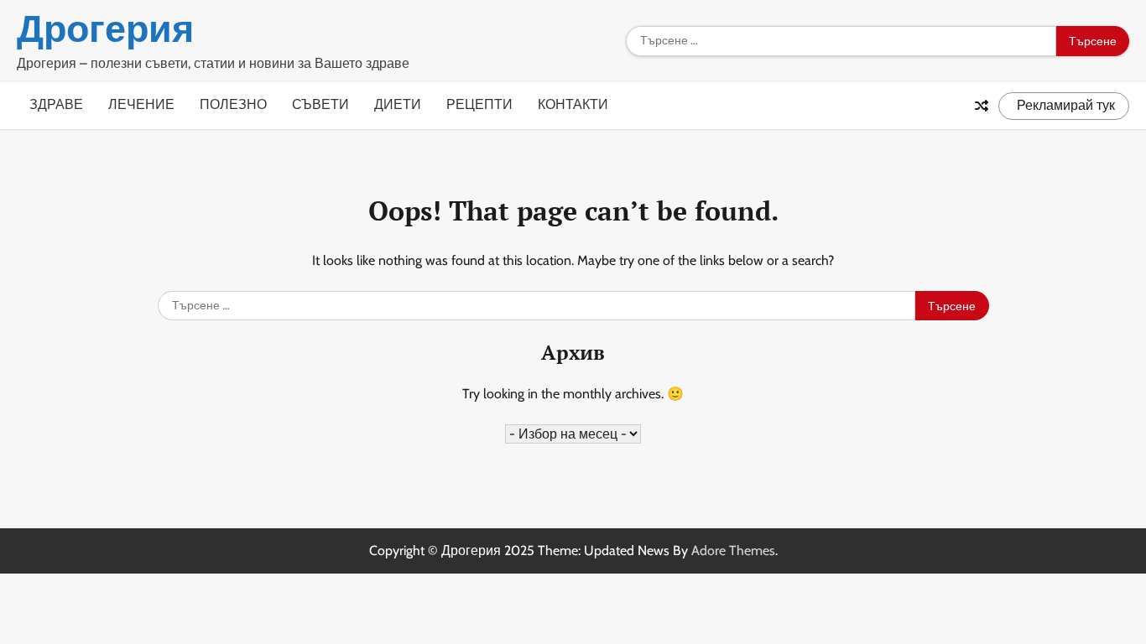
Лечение (141, 104)
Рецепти (479, 104)
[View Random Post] (981, 105)
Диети (397, 104)
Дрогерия (105, 28)
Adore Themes (733, 550)
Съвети (320, 104)
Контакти (573, 104)
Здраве (56, 104)
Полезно (233, 104)
